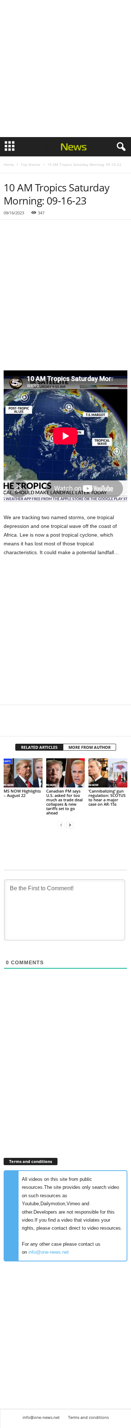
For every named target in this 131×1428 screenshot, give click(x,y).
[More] (78, 725)
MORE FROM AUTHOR (89, 747)
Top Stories (30, 164)
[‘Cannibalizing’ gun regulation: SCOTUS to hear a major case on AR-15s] (107, 772)
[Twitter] (27, 725)
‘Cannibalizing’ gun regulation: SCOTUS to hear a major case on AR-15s (107, 797)
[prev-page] (61, 825)
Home (9, 164)
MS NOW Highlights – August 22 (22, 793)
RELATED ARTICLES (39, 747)
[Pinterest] (44, 725)
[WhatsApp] (61, 725)
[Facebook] (11, 725)
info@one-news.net (48, 1252)
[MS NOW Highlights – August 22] (23, 772)
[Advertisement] (65, 68)
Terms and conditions (88, 1417)
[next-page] (70, 825)
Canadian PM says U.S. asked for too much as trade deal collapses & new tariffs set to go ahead (64, 802)
